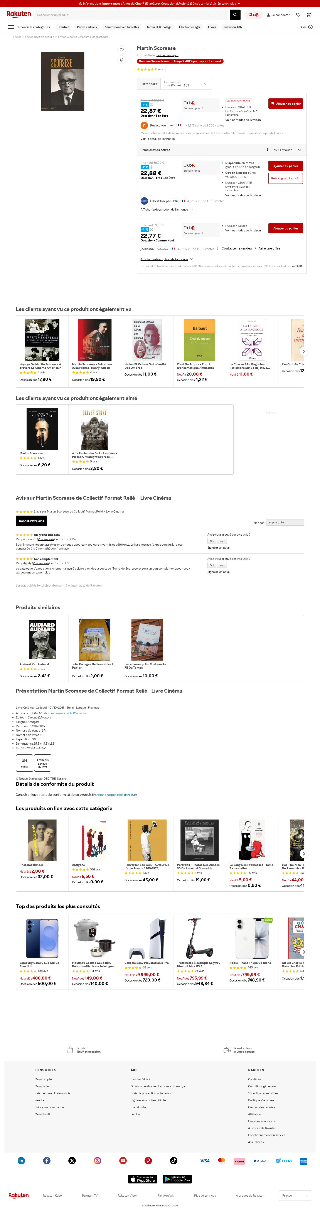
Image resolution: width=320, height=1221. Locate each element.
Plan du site (138, 1107)
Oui (212, 541)
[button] (229, 3)
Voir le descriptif (168, 55)
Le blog (135, 1114)
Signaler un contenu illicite (148, 1100)
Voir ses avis (46, 539)
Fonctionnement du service (266, 1135)
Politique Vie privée (261, 1100)
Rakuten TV (90, 1195)
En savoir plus (192, 108)
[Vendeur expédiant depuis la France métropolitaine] (183, 200)
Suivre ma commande (49, 1107)
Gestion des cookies (261, 1107)
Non (221, 541)
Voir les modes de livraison (243, 119)
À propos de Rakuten (250, 1195)
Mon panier (42, 1086)
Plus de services (205, 1195)
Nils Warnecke (76, 713)
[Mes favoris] (298, 14)
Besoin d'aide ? (140, 1079)
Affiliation (254, 1114)
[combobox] (131, 15)
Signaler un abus (218, 547)
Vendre (40, 1100)
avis (159, 69)
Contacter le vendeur (237, 248)
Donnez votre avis (31, 521)
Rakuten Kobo (52, 1195)
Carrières (254, 1079)
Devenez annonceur (262, 1121)
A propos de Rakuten (262, 1128)
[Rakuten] (19, 15)
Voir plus (297, 265)
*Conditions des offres (263, 1093)
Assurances (256, 1142)
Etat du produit (172, 82)
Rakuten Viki (165, 1195)
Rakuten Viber (127, 1195)
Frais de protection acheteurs (151, 1093)
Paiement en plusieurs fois (52, 1093)
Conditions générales (262, 1086)
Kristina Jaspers (54, 713)
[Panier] (308, 14)
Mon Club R (42, 1114)
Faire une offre (269, 248)
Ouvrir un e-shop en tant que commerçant (159, 1086)
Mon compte (43, 1079)
